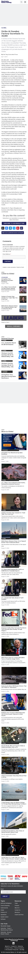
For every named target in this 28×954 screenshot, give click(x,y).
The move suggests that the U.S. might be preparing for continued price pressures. (12, 806)
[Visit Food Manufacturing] (10, 876)
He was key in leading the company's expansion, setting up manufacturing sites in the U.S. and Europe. (13, 751)
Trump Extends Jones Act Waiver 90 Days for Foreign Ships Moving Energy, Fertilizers (13, 803)
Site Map (22, 949)
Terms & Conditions (19, 948)
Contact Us (14, 946)
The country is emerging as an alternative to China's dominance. (12, 486)
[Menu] (25, 2)
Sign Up (5, 896)
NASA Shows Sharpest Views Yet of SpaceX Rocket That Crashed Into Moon (9, 307)
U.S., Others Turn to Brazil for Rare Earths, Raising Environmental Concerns (8, 288)
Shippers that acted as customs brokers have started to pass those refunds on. (13, 633)
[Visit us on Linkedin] (13, 943)
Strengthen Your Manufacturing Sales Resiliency (7, 280)
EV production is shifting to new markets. (12, 779)
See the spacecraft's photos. (8, 834)
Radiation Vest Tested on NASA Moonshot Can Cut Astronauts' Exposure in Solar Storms (13, 714)
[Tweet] (14, 228)
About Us (7, 946)
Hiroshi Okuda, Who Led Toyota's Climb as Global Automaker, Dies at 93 (13, 746)
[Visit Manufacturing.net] (10, 878)
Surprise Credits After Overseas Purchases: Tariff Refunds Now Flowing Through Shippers (14, 629)
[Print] (2, 228)
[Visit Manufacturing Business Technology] (17, 878)
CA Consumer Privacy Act (11, 949)
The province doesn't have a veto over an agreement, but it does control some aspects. (13, 517)
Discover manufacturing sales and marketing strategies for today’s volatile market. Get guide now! (13, 457)
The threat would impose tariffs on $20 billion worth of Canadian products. (13, 602)
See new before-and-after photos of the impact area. (13, 545)
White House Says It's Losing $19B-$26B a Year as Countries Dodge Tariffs (13, 658)
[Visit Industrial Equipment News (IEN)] (17, 876)
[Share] (6, 228)
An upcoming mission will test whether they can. (13, 689)
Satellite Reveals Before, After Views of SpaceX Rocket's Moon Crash (12, 831)
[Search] (21, 2)
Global (4, 28)
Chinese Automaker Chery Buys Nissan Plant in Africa (13, 776)
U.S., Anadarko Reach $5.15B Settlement (8, 343)
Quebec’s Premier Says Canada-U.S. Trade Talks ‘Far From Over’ (9, 298)
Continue (8, 261)
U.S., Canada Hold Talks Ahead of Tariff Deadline (12, 598)
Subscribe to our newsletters (14, 223)
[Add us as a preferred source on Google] (21, 228)
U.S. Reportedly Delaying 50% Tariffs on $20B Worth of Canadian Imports (12, 570)
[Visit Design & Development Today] (3, 876)
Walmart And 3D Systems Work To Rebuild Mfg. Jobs (7, 354)
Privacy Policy (9, 948)
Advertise (20, 946)
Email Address (7, 254)
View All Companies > (14, 326)
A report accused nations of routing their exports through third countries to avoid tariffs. (13, 661)
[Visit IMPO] (24, 876)
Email (2, 889)
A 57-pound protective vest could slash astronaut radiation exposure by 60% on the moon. (12, 719)
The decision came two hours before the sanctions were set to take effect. (11, 573)
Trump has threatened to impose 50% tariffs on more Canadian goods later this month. (13, 861)
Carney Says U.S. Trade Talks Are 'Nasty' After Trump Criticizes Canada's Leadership (13, 858)
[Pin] (17, 228)
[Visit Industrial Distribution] (3, 878)
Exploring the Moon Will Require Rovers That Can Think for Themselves (13, 686)
